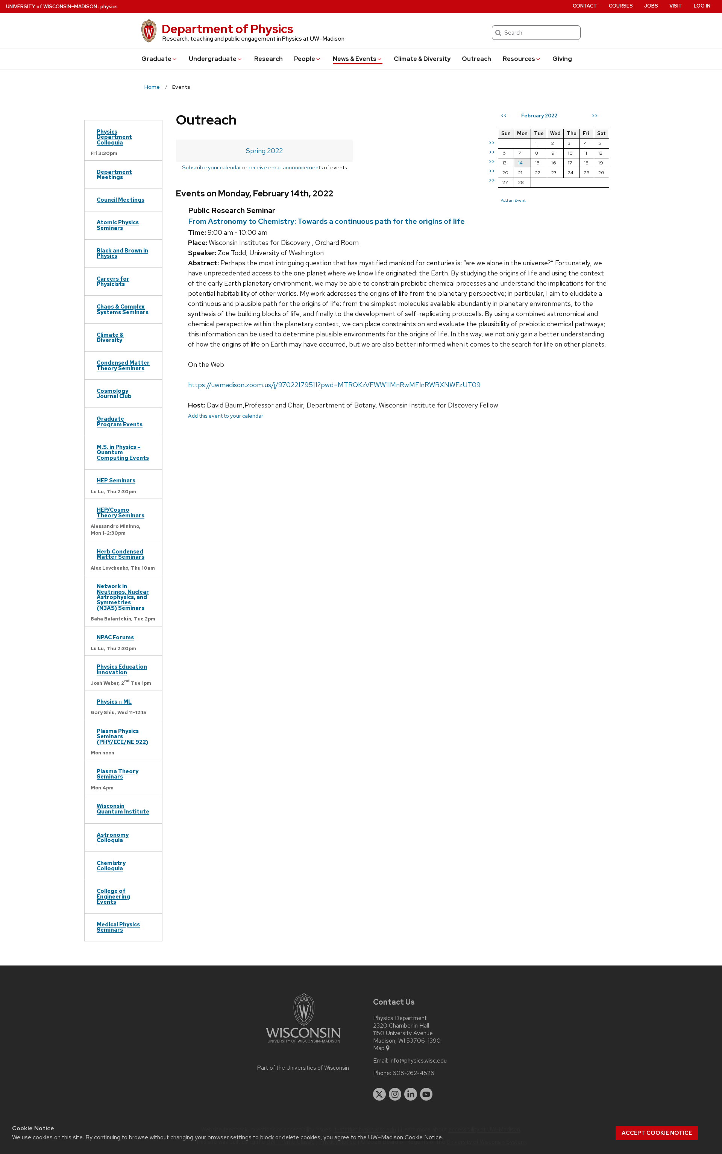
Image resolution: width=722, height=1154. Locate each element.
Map (379, 1048)
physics (109, 6)
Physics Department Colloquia (114, 137)
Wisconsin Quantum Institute (123, 808)
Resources (519, 59)
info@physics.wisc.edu (418, 1060)
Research (268, 59)
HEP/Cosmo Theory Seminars (120, 512)
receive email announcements (286, 167)
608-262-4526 (413, 1073)
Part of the (303, 1068)
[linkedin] (410, 1094)
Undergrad (213, 59)
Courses (621, 6)
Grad (156, 59)
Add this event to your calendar (225, 415)
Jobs (651, 6)
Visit (675, 6)
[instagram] (395, 1094)
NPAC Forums (115, 637)
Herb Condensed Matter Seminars (120, 554)
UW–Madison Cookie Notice (405, 1137)
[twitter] (379, 1094)
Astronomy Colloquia (113, 837)
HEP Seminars (116, 480)
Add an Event (513, 200)
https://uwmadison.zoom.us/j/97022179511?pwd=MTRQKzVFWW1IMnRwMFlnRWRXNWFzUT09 (334, 384)
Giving (562, 59)
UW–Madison (51, 6)
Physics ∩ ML (114, 701)
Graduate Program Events (120, 421)
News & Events (354, 59)
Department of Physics (227, 29)
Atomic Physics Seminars (118, 225)
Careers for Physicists (113, 281)
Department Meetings (114, 174)
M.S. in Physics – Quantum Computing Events (123, 452)
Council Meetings (120, 199)
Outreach (476, 59)
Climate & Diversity (422, 59)
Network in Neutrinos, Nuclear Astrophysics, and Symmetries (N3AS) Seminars (123, 596)
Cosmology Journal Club (114, 393)
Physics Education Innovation (122, 669)
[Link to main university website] (303, 1044)
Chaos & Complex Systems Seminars (123, 309)
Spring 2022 (264, 150)
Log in (702, 6)
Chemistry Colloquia (111, 865)
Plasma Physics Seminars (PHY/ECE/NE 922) (122, 736)
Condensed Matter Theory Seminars (123, 365)
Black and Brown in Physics (122, 253)
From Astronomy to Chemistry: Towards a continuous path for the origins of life (326, 221)
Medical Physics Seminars (118, 927)
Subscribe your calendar (211, 167)
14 (520, 163)
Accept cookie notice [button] (657, 1133)
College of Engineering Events (113, 896)
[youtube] (426, 1094)
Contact (585, 6)
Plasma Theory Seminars (117, 774)
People (304, 59)
